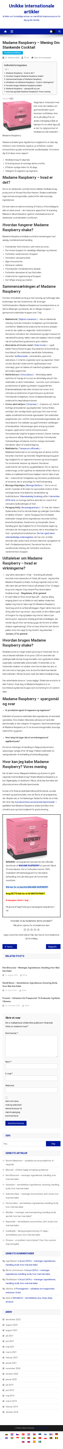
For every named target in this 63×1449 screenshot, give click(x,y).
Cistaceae (31, 404)
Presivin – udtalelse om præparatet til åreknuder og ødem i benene (31, 1000)
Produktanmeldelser (12, 53)
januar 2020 (11, 1379)
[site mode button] (53, 31)
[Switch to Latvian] (29, 1438)
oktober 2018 (12, 1412)
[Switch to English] (34, 1434)
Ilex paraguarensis (30, 507)
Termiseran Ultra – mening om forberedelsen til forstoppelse (12, 947)
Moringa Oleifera (34, 485)
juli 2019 (9, 1385)
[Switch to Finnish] (45, 1434)
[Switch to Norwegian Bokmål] (40, 1438)
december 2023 (13, 1319)
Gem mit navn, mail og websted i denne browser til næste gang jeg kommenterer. (13, 1108)
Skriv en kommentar (42, 58)
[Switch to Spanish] (34, 1441)
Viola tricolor (40, 345)
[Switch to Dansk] (23, 1434)
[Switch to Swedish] (40, 1441)
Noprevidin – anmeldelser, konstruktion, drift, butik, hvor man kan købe (32, 1223)
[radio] (25, 930)
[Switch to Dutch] (29, 1434)
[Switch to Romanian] (56, 1438)
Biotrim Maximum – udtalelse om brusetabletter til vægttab (29, 1162)
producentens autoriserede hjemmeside (36, 802)
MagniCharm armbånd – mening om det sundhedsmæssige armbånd (54, 947)
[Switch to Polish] (45, 1438)
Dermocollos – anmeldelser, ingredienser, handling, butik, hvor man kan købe (32, 1205)
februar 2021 (12, 1357)
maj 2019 (10, 1395)
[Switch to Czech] (17, 1434)
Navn (8, 1062)
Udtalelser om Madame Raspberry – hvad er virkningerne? (30, 82)
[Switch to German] (56, 1434)
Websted (9, 1085)
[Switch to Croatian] (12, 1434)
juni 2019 (10, 1390)
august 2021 (12, 1330)
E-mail (9, 1073)
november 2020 (13, 1368)
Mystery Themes (41, 1428)
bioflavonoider (21, 356)
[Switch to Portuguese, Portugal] (51, 1438)
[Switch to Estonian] (40, 1434)
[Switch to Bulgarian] (6, 1434)
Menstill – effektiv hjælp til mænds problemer (27, 1170)
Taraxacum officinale (29, 448)
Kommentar (11, 1033)
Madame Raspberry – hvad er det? (20, 73)
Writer (26, 57)
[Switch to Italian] (23, 1438)
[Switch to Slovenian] (29, 1441)
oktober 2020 (12, 1374)
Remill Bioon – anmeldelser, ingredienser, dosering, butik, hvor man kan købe (29, 984)
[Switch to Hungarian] (12, 1438)
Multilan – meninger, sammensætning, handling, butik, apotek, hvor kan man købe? (31, 1214)
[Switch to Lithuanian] (34, 1438)
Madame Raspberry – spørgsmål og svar (23, 88)
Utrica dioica (27, 374)
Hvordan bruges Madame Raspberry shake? (24, 85)
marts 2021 (11, 1352)
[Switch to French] (51, 1434)
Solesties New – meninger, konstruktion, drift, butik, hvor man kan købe (32, 1196)
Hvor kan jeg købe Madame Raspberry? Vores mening (28, 92)
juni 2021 (10, 1341)
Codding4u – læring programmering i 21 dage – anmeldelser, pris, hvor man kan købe (27, 1233)
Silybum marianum (27, 319)
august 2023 (12, 1325)
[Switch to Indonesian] (17, 1438)
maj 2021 (10, 1347)
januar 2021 (11, 1363)
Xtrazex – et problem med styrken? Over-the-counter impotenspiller (31, 1242)
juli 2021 (9, 1336)
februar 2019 (12, 1406)
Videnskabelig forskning (31, 496)
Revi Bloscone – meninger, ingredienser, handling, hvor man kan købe (31, 969)
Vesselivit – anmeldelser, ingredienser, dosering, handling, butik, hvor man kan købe (32, 1187)
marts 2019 (11, 1401)
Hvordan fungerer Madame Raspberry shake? (25, 76)
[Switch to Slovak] (23, 1441)
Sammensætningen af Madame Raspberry (23, 79)
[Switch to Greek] (6, 1438)
